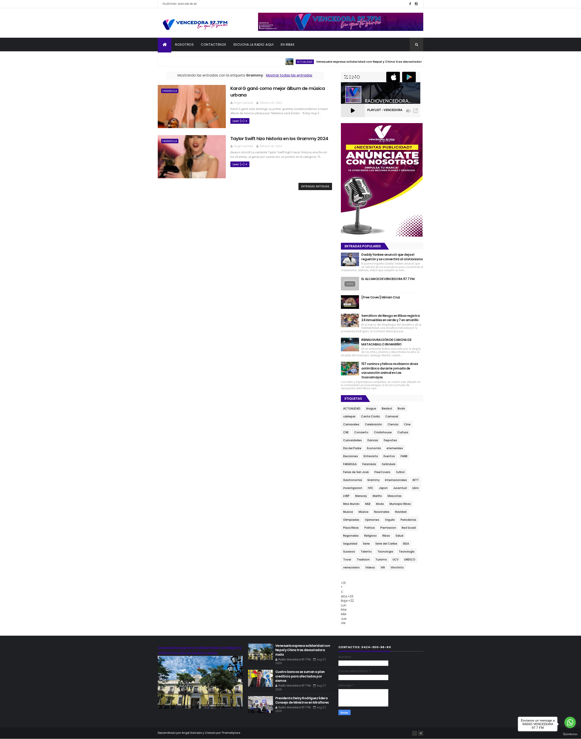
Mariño (377, 496)
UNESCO (409, 559)
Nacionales (381, 512)
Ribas (386, 536)
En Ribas (287, 44)
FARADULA (350, 464)
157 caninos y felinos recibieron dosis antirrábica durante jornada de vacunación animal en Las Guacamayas (389, 370)
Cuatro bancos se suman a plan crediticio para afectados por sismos (300, 676)
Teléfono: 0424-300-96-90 (179, 3)
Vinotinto (397, 567)
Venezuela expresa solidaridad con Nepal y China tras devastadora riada (356, 62)
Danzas (372, 440)
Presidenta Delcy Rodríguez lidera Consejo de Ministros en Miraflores (302, 700)
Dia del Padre (352, 448)
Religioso (370, 536)
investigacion (352, 488)
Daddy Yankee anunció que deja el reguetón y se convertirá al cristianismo (392, 256)
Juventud (400, 488)
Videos (370, 567)
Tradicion (363, 559)
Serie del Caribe (386, 544)
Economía (374, 448)
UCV (396, 559)
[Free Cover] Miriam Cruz (380, 297)
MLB (367, 504)
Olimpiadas (351, 520)
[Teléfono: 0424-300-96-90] (414, 733)
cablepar (349, 416)
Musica (348, 512)
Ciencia (393, 424)
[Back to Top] (420, 733)
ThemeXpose (231, 733)
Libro (415, 488)
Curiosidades (352, 440)
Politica (369, 528)
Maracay (361, 496)
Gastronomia (352, 480)
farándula (388, 464)
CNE (346, 432)
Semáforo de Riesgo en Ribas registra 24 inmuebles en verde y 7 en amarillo (390, 317)
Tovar (347, 559)
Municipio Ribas (400, 504)
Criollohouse (383, 432)
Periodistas (408, 520)
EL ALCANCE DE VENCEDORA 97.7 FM (388, 279)
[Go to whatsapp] (570, 722)
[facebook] (410, 4)
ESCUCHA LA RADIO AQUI (254, 44)
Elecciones (350, 456)
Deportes (390, 440)
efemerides (395, 448)
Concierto (361, 432)
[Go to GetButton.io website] (570, 734)
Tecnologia (385, 551)
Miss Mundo (351, 504)
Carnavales (351, 424)
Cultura (402, 432)
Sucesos (349, 551)
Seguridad (350, 544)
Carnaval (391, 416)
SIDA (406, 544)
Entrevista (371, 456)
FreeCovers (382, 472)
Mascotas (394, 496)
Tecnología (406, 551)
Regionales (351, 536)
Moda (380, 504)
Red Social (409, 528)
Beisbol (387, 408)
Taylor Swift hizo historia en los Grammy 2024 (279, 138)
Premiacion (388, 528)
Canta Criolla (370, 416)
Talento (366, 551)
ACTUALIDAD (286, 61)
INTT (416, 480)
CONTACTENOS (213, 44)
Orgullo (390, 520)
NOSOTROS (184, 44)
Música (363, 512)
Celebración (373, 424)
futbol (400, 472)
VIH (383, 567)
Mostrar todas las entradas (289, 75)
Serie (366, 544)
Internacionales (396, 480)
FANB (404, 456)
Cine (407, 424)
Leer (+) (238, 121)
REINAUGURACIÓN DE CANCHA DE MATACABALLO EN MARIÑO (386, 342)
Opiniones (372, 520)
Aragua (371, 408)
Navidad (400, 512)
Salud (399, 536)
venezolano (351, 567)
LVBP (346, 496)
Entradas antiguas (315, 186)
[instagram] (416, 4)
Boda (401, 408)
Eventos (389, 456)
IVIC (370, 488)
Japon (383, 488)
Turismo (381, 559)
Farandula (169, 90)
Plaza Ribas (351, 528)
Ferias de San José (356, 472)
